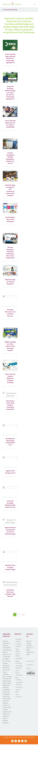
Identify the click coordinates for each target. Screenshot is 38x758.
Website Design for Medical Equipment (10, 282)
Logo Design (10, 466)
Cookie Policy (30, 664)
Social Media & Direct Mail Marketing (10, 219)
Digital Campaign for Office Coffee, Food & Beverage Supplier (10, 346)
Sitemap (28, 668)
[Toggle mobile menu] (34, 4)
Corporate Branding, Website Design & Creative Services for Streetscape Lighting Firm (10, 92)
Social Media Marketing (19, 667)
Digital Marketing (18, 662)
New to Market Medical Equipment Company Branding (10, 378)
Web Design (19, 658)
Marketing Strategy (18, 640)
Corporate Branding (8, 212)
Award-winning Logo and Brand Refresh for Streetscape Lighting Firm (10, 58)
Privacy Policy (30, 661)
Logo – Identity (18, 650)
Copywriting (19, 687)
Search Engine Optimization (19, 673)
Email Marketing (18, 679)
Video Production (19, 695)
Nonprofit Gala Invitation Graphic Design (10, 567)
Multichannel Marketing (19, 683)
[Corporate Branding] (10, 45)
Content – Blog (18, 691)
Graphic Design (18, 655)
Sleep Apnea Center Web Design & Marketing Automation (10, 405)
